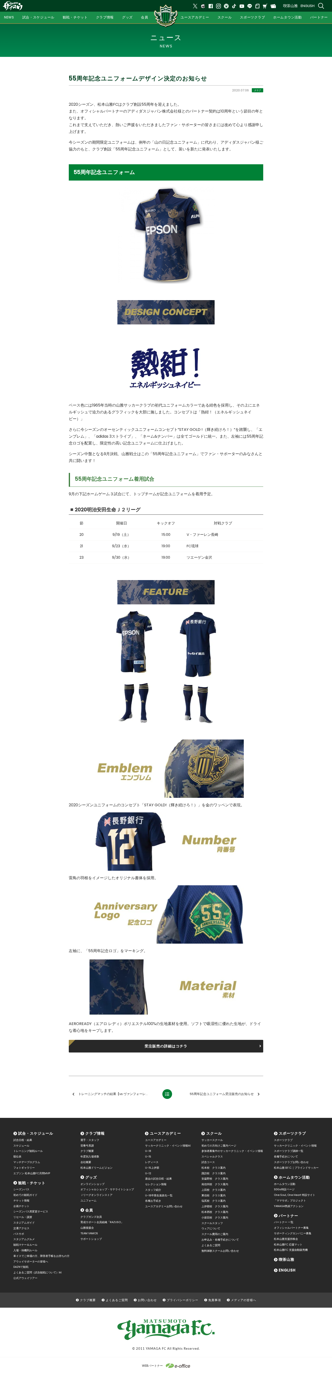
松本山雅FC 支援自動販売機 (291, 1250)
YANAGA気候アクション (289, 1206)
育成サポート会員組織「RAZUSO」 (101, 1222)
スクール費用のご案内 (214, 1234)
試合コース (208, 1162)
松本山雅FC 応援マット (288, 1244)
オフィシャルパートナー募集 (291, 1228)
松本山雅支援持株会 (286, 1239)
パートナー (288, 1215)
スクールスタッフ (212, 1223)
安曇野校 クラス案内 (214, 1179)
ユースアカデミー (165, 1133)
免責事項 (214, 1300)
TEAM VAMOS (89, 1233)
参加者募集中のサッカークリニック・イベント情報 (232, 1151)
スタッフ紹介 (153, 1190)
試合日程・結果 (22, 1140)
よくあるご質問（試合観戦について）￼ (37, 1272)
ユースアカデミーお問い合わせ (164, 1206)
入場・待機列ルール (25, 1250)
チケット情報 (21, 1200)
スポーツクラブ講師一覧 (288, 1151)
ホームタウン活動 (294, 1177)
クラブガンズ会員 (91, 1217)
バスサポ (18, 1234)
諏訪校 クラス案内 (213, 1173)
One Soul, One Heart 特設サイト (294, 1195)
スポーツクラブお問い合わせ (291, 1162)
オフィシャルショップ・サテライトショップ (107, 1189)
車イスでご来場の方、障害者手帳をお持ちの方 (41, 1256)
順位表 (17, 1156)
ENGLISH (308, 5)
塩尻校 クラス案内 (213, 1201)
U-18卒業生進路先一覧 (159, 1195)
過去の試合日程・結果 (158, 1179)
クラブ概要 (87, 1151)
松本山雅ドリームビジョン (96, 1168)
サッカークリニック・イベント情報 (295, 1146)
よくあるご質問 (210, 1245)
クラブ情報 (95, 1133)
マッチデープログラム (26, 1162)
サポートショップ (91, 1239)
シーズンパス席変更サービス (30, 1211)
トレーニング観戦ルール (28, 1151)
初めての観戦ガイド (25, 1195)
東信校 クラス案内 (213, 1195)
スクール (214, 1133)
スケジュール (21, 1146)
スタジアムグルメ (24, 1239)
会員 (89, 1210)
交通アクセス (21, 1228)
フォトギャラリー (24, 1168)
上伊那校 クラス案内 (214, 1206)
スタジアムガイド (24, 1223)
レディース (151, 1162)
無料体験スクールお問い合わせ (220, 1251)
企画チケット (21, 1206)
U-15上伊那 (152, 1168)
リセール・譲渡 (22, 1217)
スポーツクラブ (292, 1133)
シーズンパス (21, 1189)
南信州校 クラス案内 (214, 1184)
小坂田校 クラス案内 (214, 1217)
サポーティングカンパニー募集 (292, 1233)
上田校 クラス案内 (213, 1190)
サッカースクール (212, 1140)
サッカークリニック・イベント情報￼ (168, 1146)
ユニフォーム (88, 1200)
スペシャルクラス (212, 1156)
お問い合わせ (147, 1300)
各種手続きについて (286, 1156)
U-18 (148, 1151)
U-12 (148, 1173)
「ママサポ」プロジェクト (290, 1200)
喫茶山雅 (290, 5)
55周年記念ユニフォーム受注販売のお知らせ (222, 1094)
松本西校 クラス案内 (214, 1212)
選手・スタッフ (89, 1140)
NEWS (9, 17)
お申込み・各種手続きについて (220, 1240)
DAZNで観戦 (20, 1267)
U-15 (148, 1156)
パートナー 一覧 (283, 1222)
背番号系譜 (87, 1146)
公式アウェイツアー (25, 1278)
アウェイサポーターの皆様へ (30, 1261)
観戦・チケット (31, 1182)
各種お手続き (153, 1201)
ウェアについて (210, 1228)
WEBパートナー (152, 1366)
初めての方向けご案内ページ (218, 1146)
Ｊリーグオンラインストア (96, 1195)
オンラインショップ (92, 1184)
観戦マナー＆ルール (25, 1245)
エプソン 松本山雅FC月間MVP (31, 1173)
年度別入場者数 (89, 1156)
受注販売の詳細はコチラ (166, 1046)
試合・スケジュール (35, 1133)
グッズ (91, 1177)
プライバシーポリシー (182, 1300)
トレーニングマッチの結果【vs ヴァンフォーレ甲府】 (116, 1094)
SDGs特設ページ (284, 1189)
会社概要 (85, 1162)
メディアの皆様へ (243, 1300)
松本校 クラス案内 (213, 1168)
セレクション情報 (155, 1184)
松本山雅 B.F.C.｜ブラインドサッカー (296, 1168)
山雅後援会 (87, 1228)
